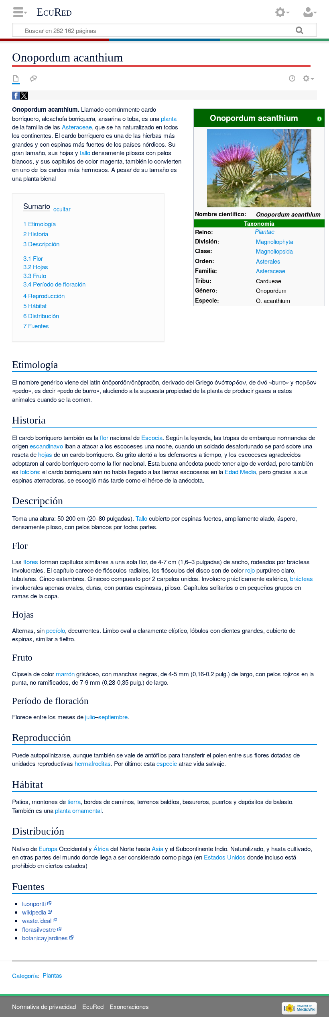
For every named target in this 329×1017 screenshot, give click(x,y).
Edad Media (240, 471)
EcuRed (54, 12)
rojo (250, 570)
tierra (74, 801)
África (101, 848)
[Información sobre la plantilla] (319, 117)
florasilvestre (39, 929)
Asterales (268, 261)
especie (166, 763)
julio (90, 716)
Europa (48, 848)
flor (104, 437)
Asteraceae (270, 270)
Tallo (141, 518)
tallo (85, 152)
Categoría (25, 975)
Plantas (52, 975)
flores (30, 561)
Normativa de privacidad (44, 1006)
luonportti (34, 903)
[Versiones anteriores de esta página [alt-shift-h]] (292, 78)
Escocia (151, 437)
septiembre (113, 716)
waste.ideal (36, 920)
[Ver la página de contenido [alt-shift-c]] (16, 78)
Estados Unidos (225, 857)
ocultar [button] (62, 209)
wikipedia (34, 912)
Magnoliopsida (274, 251)
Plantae (264, 231)
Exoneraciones (129, 1006)
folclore (29, 471)
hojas (45, 454)
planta (169, 118)
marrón (65, 673)
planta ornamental (78, 810)
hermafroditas (93, 763)
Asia (157, 848)
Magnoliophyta (274, 241)
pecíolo (55, 630)
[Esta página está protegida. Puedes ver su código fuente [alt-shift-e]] (278, 78)
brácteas (301, 578)
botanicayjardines (45, 937)
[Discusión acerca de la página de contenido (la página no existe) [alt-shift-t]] (33, 78)
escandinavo (46, 446)
